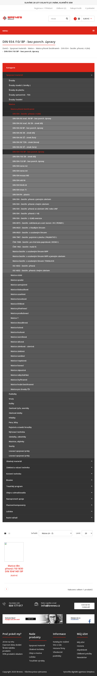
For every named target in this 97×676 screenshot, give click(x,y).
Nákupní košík (75, 8)
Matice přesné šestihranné (47, 48)
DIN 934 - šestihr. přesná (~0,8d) (75, 48)
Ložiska (32, 657)
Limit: (78, 533)
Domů (5, 48)
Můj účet (80, 642)
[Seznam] (9, 533)
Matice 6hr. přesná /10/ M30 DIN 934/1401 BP (14, 568)
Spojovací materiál (18, 48)
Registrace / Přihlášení (43, 8)
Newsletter (82, 657)
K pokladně (89, 8)
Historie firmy (59, 648)
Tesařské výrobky (37, 660)
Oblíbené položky (84, 653)
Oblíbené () (61, 8)
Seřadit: (34, 533)
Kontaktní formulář (85, 606)
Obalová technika (36, 649)
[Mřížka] (5, 533)
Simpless (90, 671)
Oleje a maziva (35, 653)
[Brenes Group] (13, 18)
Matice (31, 48)
